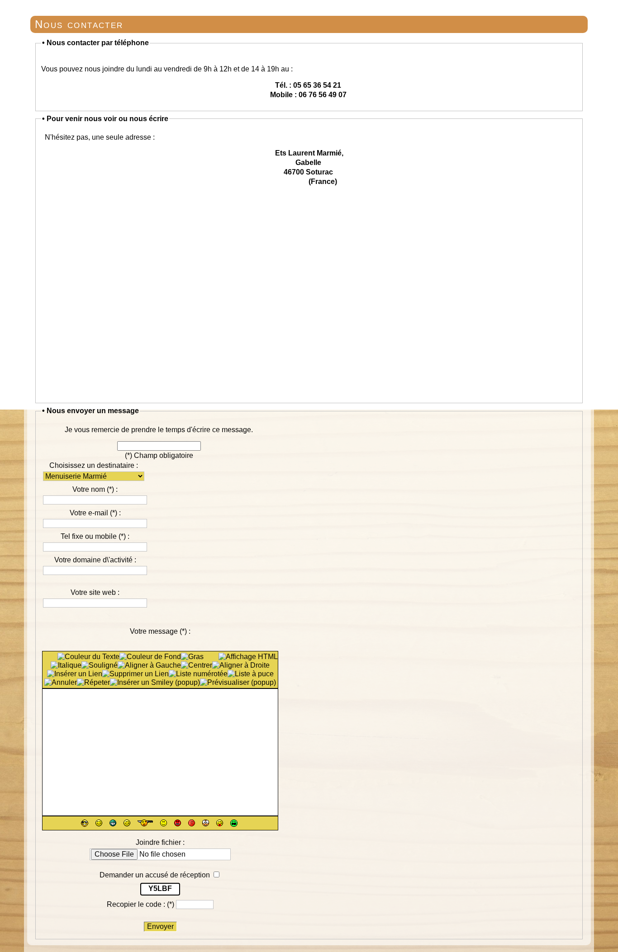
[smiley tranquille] (84, 823)
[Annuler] (60, 683)
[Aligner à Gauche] (149, 665)
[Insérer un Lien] (74, 674)
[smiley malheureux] (233, 823)
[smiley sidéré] (145, 823)
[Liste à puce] (251, 674)
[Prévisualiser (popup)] (238, 683)
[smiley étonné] (205, 823)
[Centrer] (196, 665)
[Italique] (66, 665)
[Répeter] (93, 683)
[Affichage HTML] (248, 657)
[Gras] (192, 657)
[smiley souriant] (127, 823)
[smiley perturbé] (163, 823)
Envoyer (160, 926)
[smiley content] (113, 823)
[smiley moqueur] (219, 823)
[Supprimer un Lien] (135, 674)
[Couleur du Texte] (88, 657)
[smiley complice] (99, 823)
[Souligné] (99, 665)
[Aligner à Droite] (241, 665)
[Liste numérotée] (198, 674)
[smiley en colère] (177, 823)
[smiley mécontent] (191, 823)
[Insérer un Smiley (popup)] (155, 683)
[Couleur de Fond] (150, 657)
